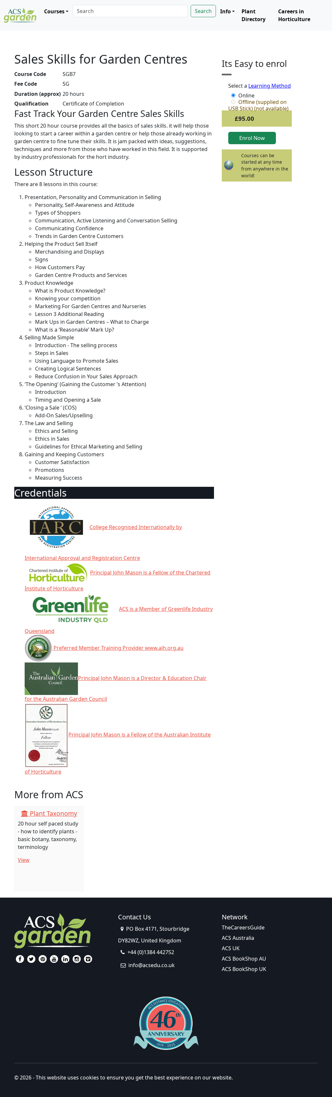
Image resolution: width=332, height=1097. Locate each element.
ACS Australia (238, 937)
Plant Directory (254, 15)
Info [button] (225, 11)
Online (246, 95)
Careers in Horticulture (294, 15)
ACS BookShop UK (244, 969)
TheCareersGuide (243, 927)
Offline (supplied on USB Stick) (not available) (258, 102)
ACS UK (231, 948)
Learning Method (269, 85)
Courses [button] (54, 11)
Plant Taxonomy (52, 813)
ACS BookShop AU (244, 958)
